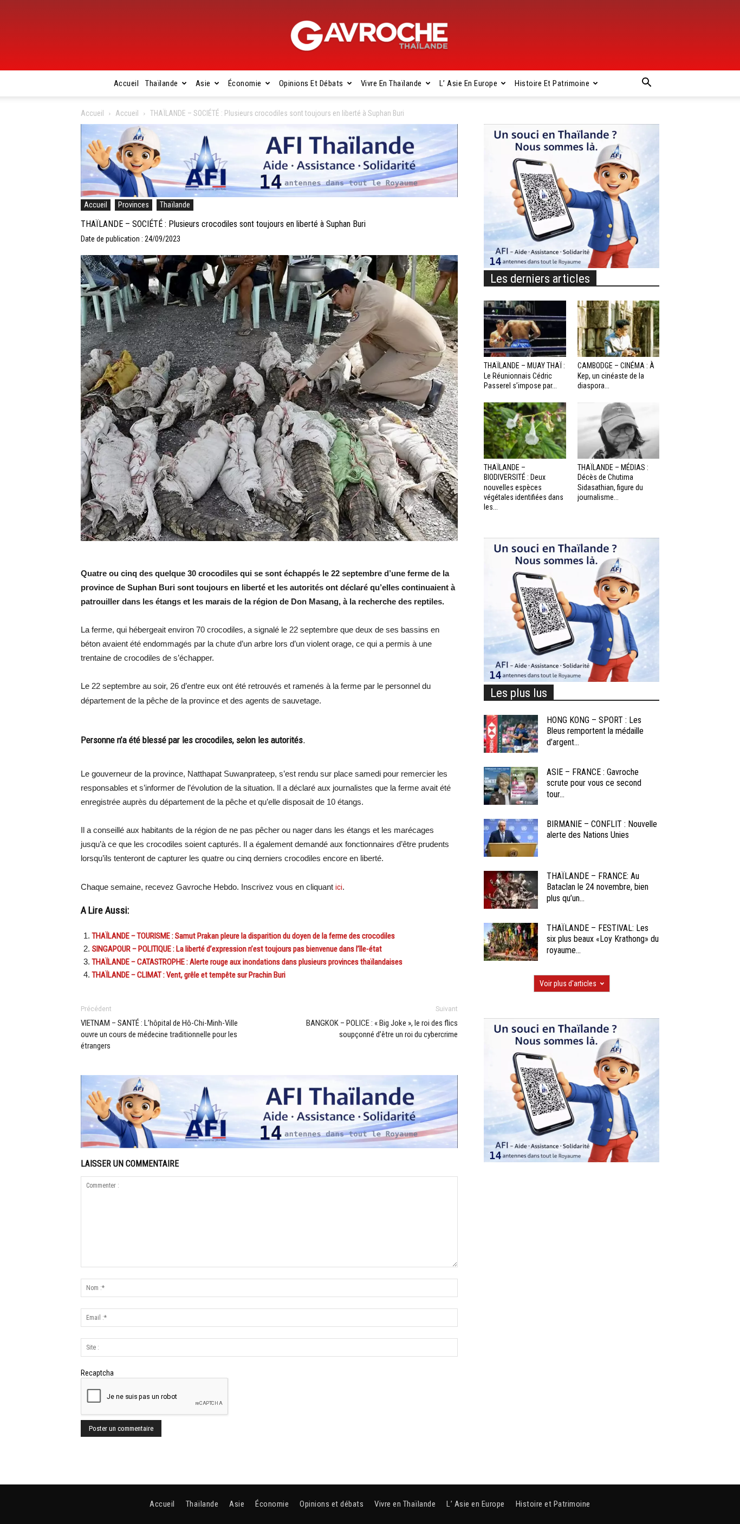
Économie (245, 83)
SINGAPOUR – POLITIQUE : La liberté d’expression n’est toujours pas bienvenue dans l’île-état (237, 949)
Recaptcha (97, 1373)
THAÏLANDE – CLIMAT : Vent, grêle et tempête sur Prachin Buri (188, 975)
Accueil (126, 83)
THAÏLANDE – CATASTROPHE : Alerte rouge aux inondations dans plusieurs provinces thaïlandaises (247, 962)
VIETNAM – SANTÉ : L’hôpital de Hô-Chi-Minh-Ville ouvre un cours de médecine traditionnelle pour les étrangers (159, 1034)
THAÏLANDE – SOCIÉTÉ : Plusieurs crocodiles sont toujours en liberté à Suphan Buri (223, 224)
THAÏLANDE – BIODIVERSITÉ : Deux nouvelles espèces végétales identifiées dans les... (523, 487)
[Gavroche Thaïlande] (370, 35)
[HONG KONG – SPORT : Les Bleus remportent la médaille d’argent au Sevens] (511, 734)
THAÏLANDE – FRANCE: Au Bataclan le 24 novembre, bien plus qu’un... (597, 887)
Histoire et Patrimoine (552, 83)
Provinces (133, 204)
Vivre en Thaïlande (391, 83)
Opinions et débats (311, 83)
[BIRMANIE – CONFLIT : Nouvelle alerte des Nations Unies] (511, 838)
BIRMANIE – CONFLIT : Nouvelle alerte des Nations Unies (602, 830)
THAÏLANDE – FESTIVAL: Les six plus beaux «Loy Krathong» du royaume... (603, 939)
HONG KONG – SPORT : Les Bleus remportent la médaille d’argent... (595, 731)
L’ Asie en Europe (468, 83)
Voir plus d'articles (568, 983)
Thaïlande (161, 83)
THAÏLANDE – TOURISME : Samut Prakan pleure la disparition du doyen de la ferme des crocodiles (243, 936)
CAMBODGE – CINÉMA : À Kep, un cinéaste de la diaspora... (615, 375)
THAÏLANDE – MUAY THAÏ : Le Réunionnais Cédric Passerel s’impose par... (524, 375)
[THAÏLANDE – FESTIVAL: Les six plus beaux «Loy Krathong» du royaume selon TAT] (511, 942)
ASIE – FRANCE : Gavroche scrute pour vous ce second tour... (594, 783)
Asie (203, 83)
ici (338, 887)
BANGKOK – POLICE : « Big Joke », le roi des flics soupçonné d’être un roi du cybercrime (382, 1028)
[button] (646, 84)
